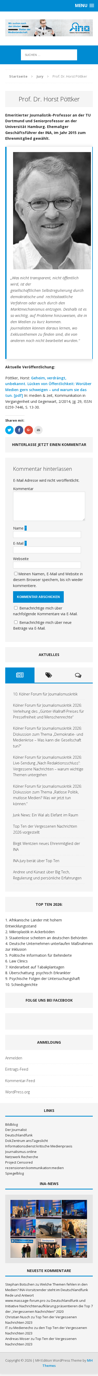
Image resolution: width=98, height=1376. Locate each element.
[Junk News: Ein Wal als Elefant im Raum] (48, 1228)
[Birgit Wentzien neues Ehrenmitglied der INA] (23, 1248)
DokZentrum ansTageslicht (26, 1140)
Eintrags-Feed (16, 1069)
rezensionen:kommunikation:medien (34, 1167)
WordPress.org (17, 1091)
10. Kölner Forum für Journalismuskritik (45, 694)
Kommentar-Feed (20, 1080)
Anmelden (13, 1057)
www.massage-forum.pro (25, 1300)
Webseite (21, 558)
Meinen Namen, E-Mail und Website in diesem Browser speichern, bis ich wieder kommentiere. (48, 579)
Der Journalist (16, 1129)
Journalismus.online (21, 1151)
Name (19, 528)
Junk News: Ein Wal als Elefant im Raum (45, 814)
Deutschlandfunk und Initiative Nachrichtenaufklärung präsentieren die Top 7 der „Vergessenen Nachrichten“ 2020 (49, 1306)
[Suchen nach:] (49, 54)
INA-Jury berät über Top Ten (36, 860)
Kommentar (23, 488)
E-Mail (19, 543)
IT (6, 1327)
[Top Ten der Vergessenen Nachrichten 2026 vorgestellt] (74, 1228)
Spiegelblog (14, 1173)
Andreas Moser (17, 1338)
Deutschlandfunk (19, 1135)
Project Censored (19, 1162)
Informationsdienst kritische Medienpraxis (38, 1146)
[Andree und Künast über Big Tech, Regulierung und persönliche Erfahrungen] (74, 1248)
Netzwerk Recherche (21, 1156)
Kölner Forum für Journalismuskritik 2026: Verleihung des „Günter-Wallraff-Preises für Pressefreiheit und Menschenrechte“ (48, 711)
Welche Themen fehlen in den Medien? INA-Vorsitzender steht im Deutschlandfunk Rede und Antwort (46, 1290)
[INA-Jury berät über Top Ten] (48, 1248)
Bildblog (11, 1124)
